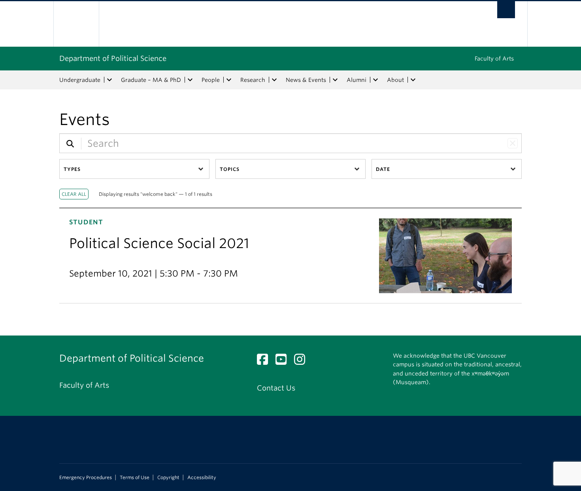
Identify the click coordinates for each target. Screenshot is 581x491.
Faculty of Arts (494, 58)
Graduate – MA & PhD (151, 80)
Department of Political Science (112, 58)
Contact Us (276, 388)
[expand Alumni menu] (375, 80)
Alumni (356, 80)
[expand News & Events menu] (335, 80)
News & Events (306, 80)
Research (252, 80)
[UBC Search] (506, 9)
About (395, 80)
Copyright (168, 477)
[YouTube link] (283, 361)
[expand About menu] (413, 80)
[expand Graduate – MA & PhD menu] (190, 80)
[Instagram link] (302, 361)
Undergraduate (79, 80)
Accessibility (201, 477)
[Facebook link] (265, 361)
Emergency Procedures (85, 477)
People (211, 80)
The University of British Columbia (76, 24)
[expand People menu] (229, 80)
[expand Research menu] (274, 80)
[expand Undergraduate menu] (109, 80)
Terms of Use (134, 477)
